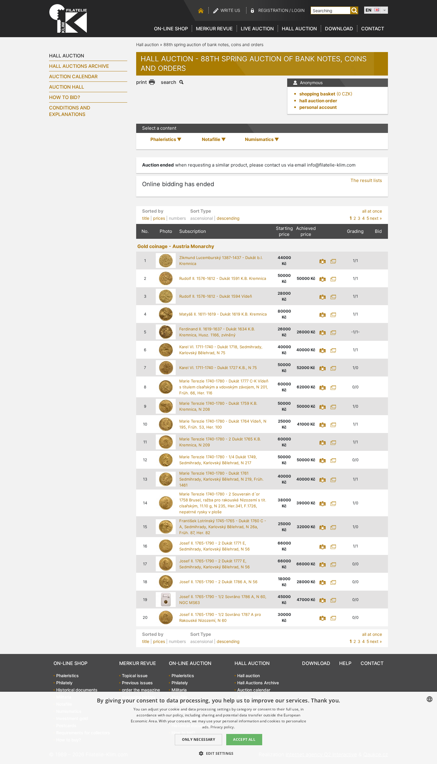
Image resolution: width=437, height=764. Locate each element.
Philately (64, 682)
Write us (230, 10)
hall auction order (318, 100)
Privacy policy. (222, 727)
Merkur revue (214, 29)
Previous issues (137, 682)
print (141, 82)
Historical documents (77, 689)
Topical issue (134, 675)
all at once (372, 211)
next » (376, 218)
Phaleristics (67, 675)
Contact (372, 29)
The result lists (366, 180)
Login (298, 10)
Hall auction (299, 29)
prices (159, 218)
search (168, 82)
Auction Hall (66, 87)
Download (339, 29)
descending (228, 218)
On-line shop (171, 29)
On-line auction (190, 663)
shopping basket (317, 94)
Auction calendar (73, 76)
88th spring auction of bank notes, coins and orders (213, 44)
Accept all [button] (244, 739)
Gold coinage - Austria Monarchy (175, 246)
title (145, 218)
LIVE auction (257, 29)
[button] (218, 753)
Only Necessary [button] (198, 739)
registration (273, 10)
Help (345, 663)
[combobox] (430, 699)
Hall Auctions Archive (79, 66)
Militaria (179, 689)
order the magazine (141, 689)
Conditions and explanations (69, 111)
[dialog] (218, 728)
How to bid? (64, 97)
